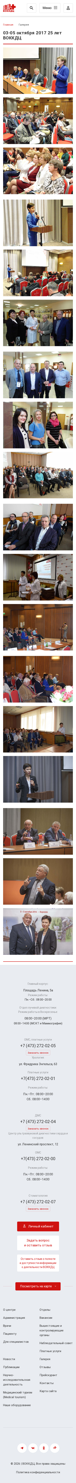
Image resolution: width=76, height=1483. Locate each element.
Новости (9, 1359)
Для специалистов (16, 1342)
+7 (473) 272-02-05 (38, 1045)
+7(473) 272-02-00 (38, 1158)
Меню (47, 8)
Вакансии (46, 1318)
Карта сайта (48, 1391)
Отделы (45, 1310)
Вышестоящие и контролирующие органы (52, 1330)
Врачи (7, 1326)
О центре (9, 1310)
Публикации (11, 1367)
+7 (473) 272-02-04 (38, 1121)
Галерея (45, 1359)
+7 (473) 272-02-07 (38, 1201)
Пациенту (9, 1334)
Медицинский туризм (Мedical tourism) (17, 1395)
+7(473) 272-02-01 (38, 1078)
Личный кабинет (40, 1226)
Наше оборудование (17, 1405)
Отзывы (45, 1367)
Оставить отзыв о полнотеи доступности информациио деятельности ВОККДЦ (38, 1263)
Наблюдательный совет (56, 1343)
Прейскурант (48, 1375)
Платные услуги (50, 1351)
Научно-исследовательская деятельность (16, 1379)
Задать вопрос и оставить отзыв (38, 1242)
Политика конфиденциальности (38, 1472)
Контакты (47, 1383)
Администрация (14, 1318)
